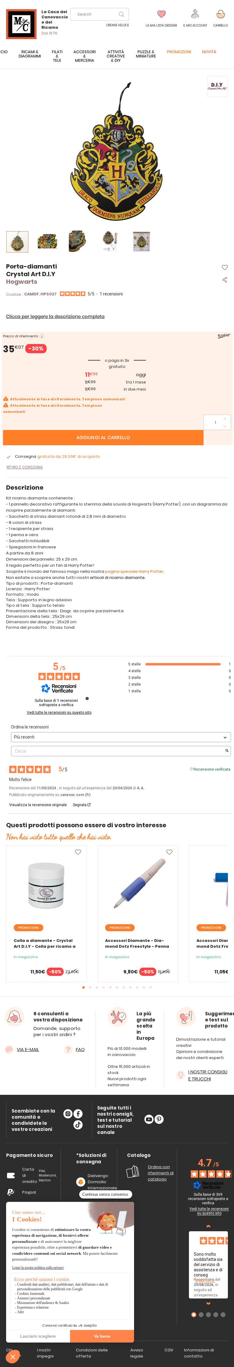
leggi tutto (205, 1280)
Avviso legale (136, 1353)
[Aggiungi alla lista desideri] (78, 852)
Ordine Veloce (117, 25)
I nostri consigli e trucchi (207, 1075)
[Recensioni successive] (208, 1303)
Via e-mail (28, 1049)
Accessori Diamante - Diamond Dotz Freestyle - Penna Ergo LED (137, 946)
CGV (169, 1350)
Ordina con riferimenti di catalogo (161, 1173)
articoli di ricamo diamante (117, 577)
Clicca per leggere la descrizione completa (55, 316)
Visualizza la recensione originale (38, 805)
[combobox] (99, 14)
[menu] (117, 59)
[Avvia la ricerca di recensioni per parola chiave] (227, 751)
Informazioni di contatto (199, 1353)
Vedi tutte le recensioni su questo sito (59, 712)
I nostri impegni (45, 1353)
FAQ (80, 1049)
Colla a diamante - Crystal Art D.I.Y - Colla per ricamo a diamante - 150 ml (45, 946)
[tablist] (29, 1155)
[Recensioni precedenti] (208, 1226)
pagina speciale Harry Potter (134, 571)
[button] (195, 18)
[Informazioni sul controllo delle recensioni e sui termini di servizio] (87, 698)
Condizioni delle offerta (92, 1353)
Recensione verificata (211, 768)
